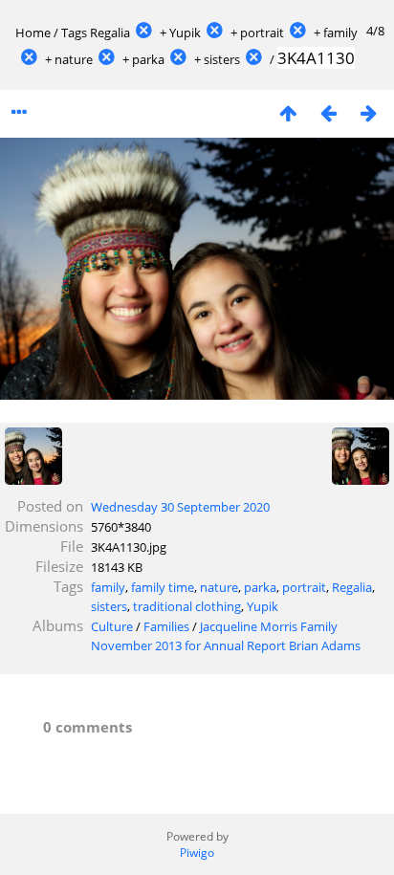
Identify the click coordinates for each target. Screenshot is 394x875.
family (340, 32)
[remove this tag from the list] (143, 32)
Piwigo (197, 852)
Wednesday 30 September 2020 (180, 506)
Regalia (110, 32)
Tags (74, 32)
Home (33, 32)
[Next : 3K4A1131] (368, 112)
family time (162, 587)
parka (148, 59)
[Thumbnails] (288, 112)
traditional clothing (187, 606)
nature (74, 59)
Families (166, 626)
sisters (222, 59)
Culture (112, 626)
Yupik (185, 32)
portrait (262, 32)
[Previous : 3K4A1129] (328, 112)
